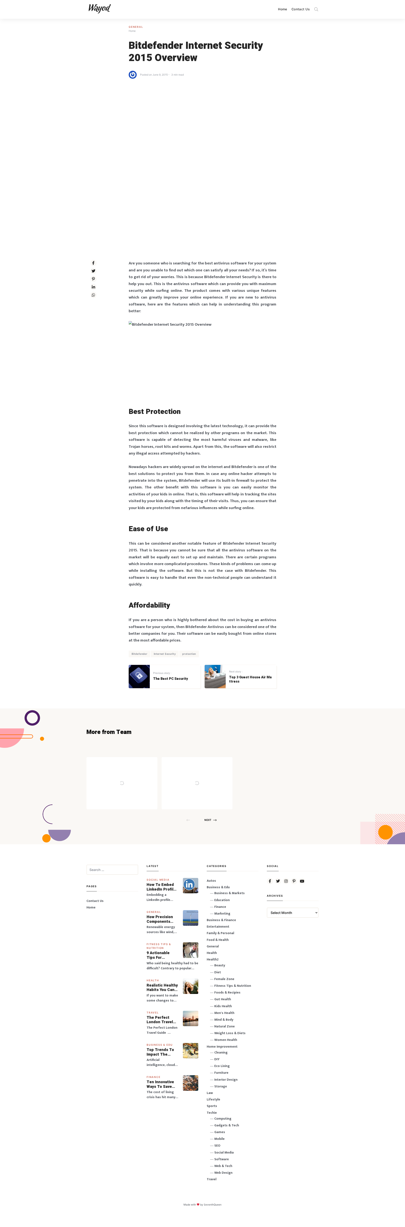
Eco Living (222, 1066)
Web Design (223, 1173)
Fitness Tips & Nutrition (232, 986)
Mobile (219, 1139)
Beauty (219, 965)
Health (153, 980)
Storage (220, 1086)
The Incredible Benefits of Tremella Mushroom (131, 774)
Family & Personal (220, 933)
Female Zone (224, 979)
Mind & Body (223, 1020)
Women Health (225, 1040)
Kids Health (223, 1006)
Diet (217, 972)
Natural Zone (224, 1026)
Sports (212, 1106)
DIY (217, 1059)
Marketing (222, 913)
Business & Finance (221, 920)
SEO (217, 1145)
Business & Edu (160, 1044)
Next (207, 820)
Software (221, 1159)
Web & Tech (223, 1166)
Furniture (221, 1073)
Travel (153, 1012)
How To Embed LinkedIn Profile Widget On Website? (161, 887)
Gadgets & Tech (226, 1125)
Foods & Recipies (128, 763)
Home (282, 9)
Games (219, 1132)
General (136, 26)
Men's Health (224, 1013)
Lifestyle (213, 1099)
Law (210, 1093)
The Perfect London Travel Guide (160, 1019)
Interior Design (226, 1080)
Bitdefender (139, 653)
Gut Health (222, 999)
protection (189, 653)
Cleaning (221, 1052)
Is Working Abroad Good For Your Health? (208, 774)
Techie (212, 1113)
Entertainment (218, 927)
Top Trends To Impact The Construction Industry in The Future (161, 1052)
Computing (222, 1119)
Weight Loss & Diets (230, 1033)
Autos (211, 881)
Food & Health (218, 940)
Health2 (213, 959)
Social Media (158, 879)
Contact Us (301, 9)
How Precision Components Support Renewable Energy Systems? (162, 919)
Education (222, 900)
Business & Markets (229, 893)
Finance (154, 1077)
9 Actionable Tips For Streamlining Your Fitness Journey (158, 955)
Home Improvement (222, 1047)
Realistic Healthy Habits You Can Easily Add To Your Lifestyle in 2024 (162, 987)
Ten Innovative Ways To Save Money (160, 1084)
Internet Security (165, 653)
